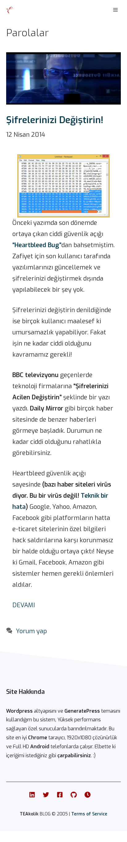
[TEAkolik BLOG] (10, 10)
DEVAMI (23, 605)
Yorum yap (31, 631)
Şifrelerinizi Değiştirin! (54, 120)
